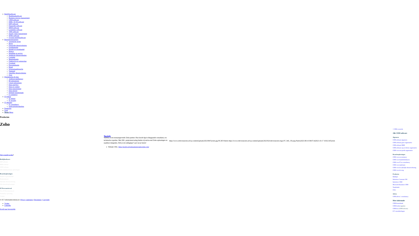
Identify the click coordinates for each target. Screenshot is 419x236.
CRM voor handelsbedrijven (401, 160)
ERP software (4, 162)
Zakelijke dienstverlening (7, 181)
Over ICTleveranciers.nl (7, 191)
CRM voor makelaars (399, 165)
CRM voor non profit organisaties (403, 150)
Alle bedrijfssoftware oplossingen (10, 170)
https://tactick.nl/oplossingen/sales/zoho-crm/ (133, 147)
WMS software (4, 167)
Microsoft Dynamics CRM (400, 184)
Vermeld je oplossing (6, 193)
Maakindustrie (4, 179)
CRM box (396, 208)
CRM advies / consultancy (400, 196)
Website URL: (113, 147)
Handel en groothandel (7, 176)
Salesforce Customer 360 (400, 179)
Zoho (394, 190)
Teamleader (396, 187)
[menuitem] (211, 26)
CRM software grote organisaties (402, 142)
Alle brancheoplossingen (7, 184)
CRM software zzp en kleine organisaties (405, 148)
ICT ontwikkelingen (399, 211)
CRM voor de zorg (398, 170)
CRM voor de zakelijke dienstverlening (404, 167)
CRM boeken (397, 206)
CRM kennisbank (398, 203)
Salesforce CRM (397, 182)
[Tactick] (94, 143)
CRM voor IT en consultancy (401, 162)
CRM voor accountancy (400, 157)
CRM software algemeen (400, 140)
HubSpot (395, 177)
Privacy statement (27, 200)
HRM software (4, 164)
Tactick (107, 136)
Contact (2, 196)
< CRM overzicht (398, 129)
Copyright (45, 200)
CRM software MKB (399, 145)
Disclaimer (38, 200)
